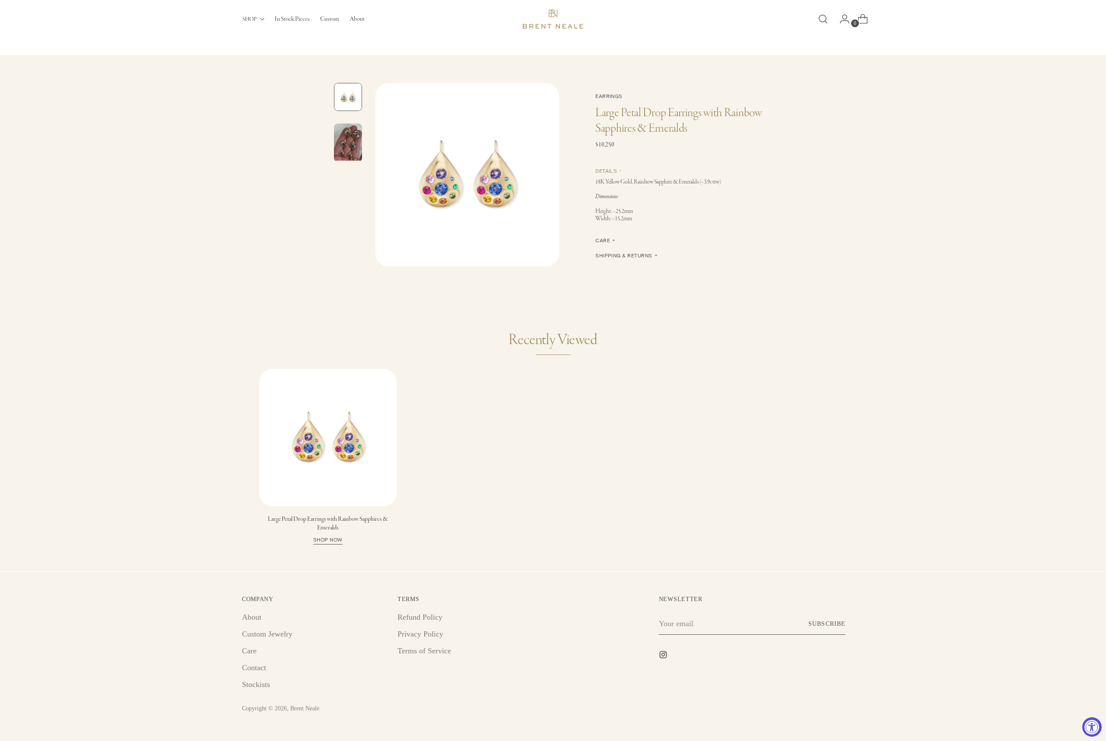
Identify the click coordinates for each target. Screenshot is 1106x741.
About (251, 617)
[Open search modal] (823, 19)
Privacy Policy (420, 634)
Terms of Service (424, 650)
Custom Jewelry (267, 634)
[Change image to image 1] (348, 97)
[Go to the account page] (841, 19)
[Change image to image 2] (348, 143)
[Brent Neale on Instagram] (664, 656)
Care (249, 650)
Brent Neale (304, 708)
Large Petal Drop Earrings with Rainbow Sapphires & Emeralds (328, 528)
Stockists (256, 684)
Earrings (609, 96)
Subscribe (826, 624)
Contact (254, 667)
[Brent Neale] (553, 19)
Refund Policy (419, 617)
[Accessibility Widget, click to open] (1092, 727)
